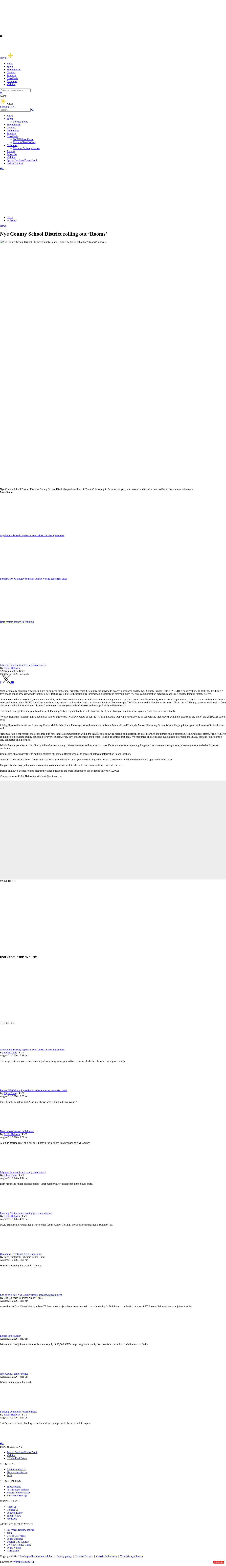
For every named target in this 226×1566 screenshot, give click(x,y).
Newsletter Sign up (17, 1495)
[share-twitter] (6, 682)
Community (13, 130)
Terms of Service (84, 1556)
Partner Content (15, 163)
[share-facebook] (0, 682)
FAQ (9, 1475)
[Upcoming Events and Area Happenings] (17, 1251)
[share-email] (12, 682)
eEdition (11, 84)
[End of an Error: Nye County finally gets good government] (17, 1291)
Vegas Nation (14, 1547)
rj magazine (13, 1550)
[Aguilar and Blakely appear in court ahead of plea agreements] (17, 1046)
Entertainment (14, 69)
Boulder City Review (18, 1541)
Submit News (14, 1515)
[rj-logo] (33, 50)
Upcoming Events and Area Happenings (21, 1254)
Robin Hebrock (12, 668)
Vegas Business (15, 1538)
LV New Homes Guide (19, 1544)
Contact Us (12, 1509)
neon (9, 1532)
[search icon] (1, 93)
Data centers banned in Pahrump (17, 1131)
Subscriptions (14, 1486)
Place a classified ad (17, 1472)
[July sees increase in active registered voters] (17, 1169)
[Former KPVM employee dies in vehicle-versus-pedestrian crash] (17, 1087)
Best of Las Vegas (16, 1535)
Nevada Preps (20, 121)
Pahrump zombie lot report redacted (18, 1411)
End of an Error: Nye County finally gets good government (31, 1294)
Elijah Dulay (10, 1052)
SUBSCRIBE (219, 1562)
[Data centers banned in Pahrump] (17, 1128)
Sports (10, 66)
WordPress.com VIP (24, 1561)
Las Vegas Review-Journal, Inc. (36, 1556)
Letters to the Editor (10, 1335)
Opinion (11, 72)
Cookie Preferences (106, 1556)
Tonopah (11, 75)
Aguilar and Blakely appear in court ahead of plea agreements (32, 1049)
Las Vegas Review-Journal (21, 1529)
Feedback (12, 1518)
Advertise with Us (16, 1469)
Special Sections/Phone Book (22, 160)
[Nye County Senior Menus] (17, 1370)
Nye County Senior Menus (14, 1373)
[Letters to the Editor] (17, 1332)
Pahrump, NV (7, 106)
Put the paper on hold (18, 1489)
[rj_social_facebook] (0, 168)
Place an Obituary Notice (26, 148)
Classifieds (12, 78)
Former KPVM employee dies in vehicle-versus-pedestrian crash (33, 1090)
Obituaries (12, 81)
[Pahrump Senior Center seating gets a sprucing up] (17, 1210)
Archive (11, 151)
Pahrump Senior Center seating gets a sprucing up (26, 1213)
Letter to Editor (15, 1512)
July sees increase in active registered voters (22, 1172)
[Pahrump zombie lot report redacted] (17, 1408)
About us (11, 1506)
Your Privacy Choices (131, 1556)
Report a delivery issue (18, 1492)
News (10, 63)
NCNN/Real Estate (23, 139)
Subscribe (12, 154)
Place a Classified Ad (24, 142)
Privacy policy (64, 1556)
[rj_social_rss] (2, 168)
